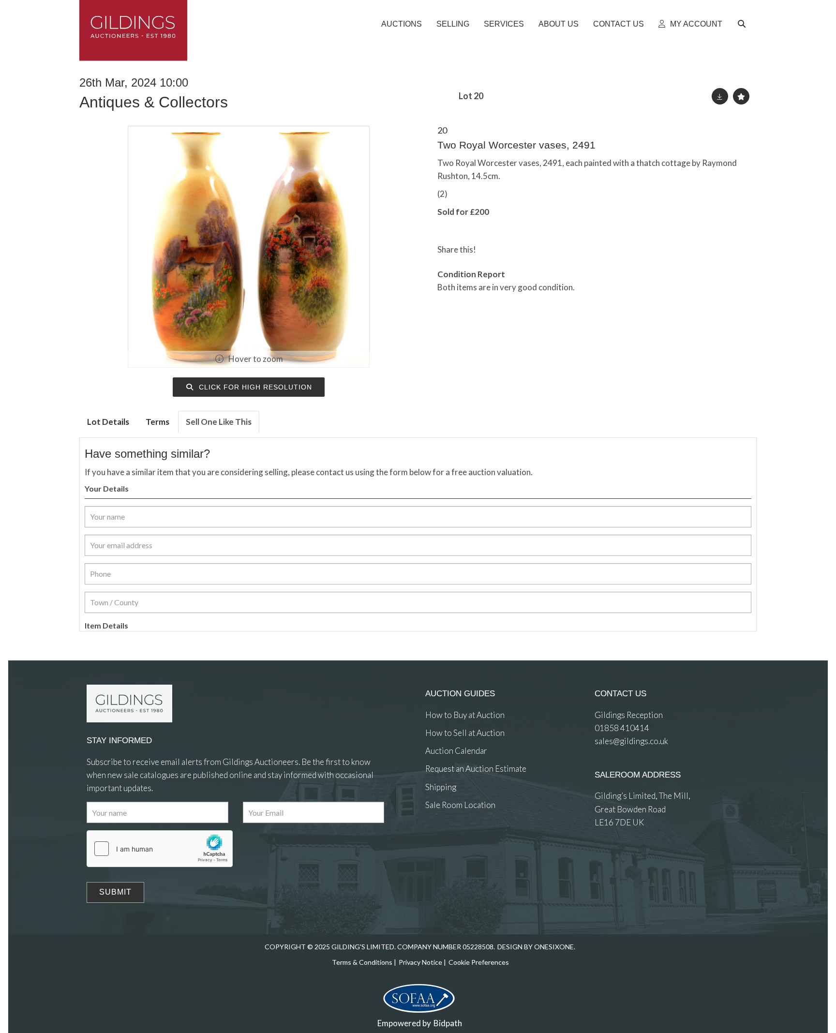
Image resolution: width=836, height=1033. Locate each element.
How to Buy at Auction (465, 715)
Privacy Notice (420, 962)
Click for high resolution (254, 387)
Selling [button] (452, 24)
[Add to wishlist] (741, 96)
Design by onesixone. (536, 947)
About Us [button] (558, 24)
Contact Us (618, 24)
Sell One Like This (219, 422)
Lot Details (108, 422)
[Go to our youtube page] (473, 840)
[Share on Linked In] (511, 249)
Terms (157, 422)
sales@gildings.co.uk (631, 741)
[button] (743, 24)
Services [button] (504, 24)
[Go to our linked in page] (454, 840)
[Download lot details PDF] (720, 96)
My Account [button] (695, 24)
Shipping (440, 787)
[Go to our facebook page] (434, 840)
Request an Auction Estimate (475, 769)
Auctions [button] (401, 24)
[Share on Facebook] (491, 249)
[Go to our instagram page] (531, 249)
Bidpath (447, 1023)
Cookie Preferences (478, 962)
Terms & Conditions (362, 962)
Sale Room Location (460, 805)
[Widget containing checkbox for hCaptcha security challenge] (160, 848)
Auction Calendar (456, 751)
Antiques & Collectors (153, 102)
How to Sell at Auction (465, 733)
